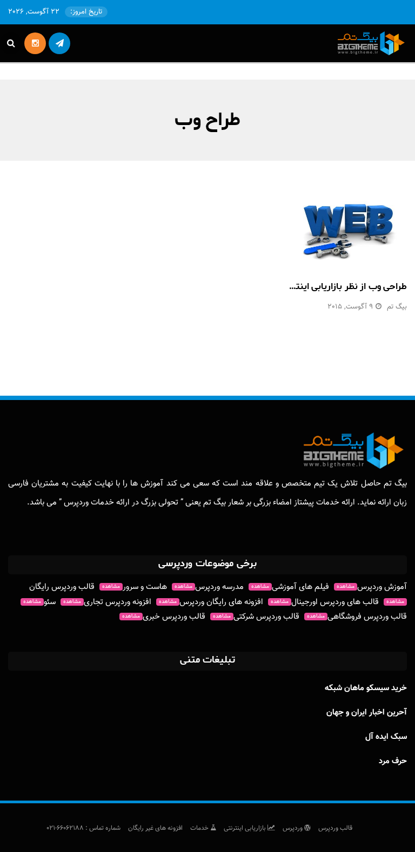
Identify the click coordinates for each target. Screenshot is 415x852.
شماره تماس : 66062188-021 (83, 828)
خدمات (200, 828)
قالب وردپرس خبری (163, 617)
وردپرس (293, 828)
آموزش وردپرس (372, 587)
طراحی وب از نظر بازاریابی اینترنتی (343, 286)
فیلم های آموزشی (290, 587)
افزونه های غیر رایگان (155, 828)
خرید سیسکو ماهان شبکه (366, 688)
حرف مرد (393, 761)
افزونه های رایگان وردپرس (211, 602)
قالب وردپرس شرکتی (256, 617)
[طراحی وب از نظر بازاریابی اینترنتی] (348, 229)
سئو (39, 602)
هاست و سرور (134, 587)
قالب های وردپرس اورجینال (325, 602)
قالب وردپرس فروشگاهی (357, 617)
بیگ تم (397, 307)
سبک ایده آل (386, 737)
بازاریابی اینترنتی (245, 828)
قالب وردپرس (335, 828)
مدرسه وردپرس (209, 587)
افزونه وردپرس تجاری (107, 602)
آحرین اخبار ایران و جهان (366, 712)
